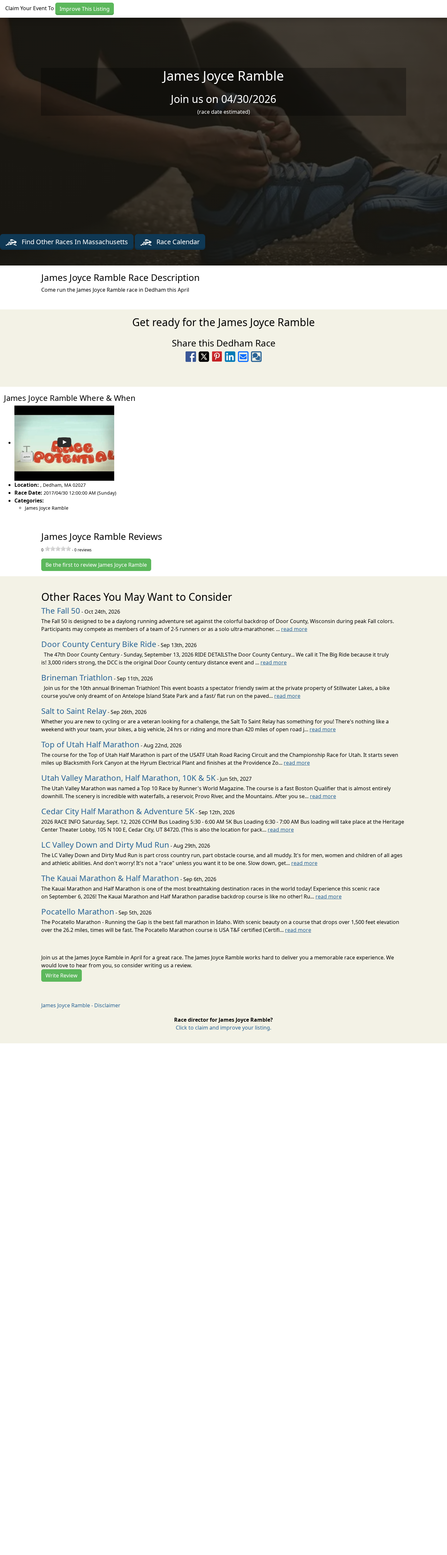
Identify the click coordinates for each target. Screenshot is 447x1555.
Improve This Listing (85, 8)
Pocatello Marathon (77, 911)
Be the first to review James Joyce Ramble (96, 564)
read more (294, 629)
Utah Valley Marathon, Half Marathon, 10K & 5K (128, 777)
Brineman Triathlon (77, 677)
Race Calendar (177, 241)
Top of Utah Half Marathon (90, 744)
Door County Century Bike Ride (98, 644)
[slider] (58, 548)
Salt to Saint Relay (73, 710)
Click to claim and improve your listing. (223, 1027)
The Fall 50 (60, 610)
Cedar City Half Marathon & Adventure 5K (117, 811)
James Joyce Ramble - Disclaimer (80, 1005)
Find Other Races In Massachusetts (74, 241)
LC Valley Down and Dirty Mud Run (105, 844)
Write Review (61, 975)
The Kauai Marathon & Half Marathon (110, 878)
